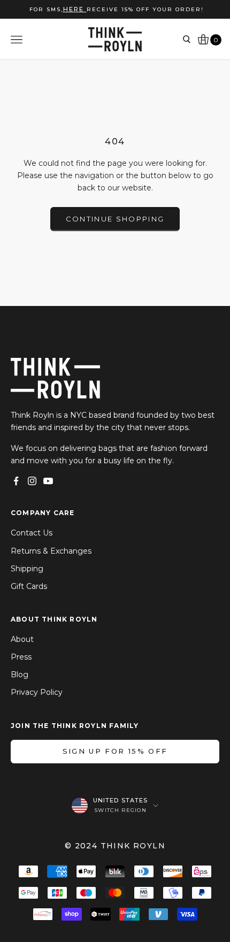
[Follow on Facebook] (16, 481)
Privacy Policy (37, 692)
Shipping (27, 568)
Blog (19, 674)
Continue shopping (115, 219)
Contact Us (31, 533)
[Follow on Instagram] (32, 481)
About (22, 639)
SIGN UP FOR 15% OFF (115, 751)
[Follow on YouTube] (48, 481)
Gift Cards (29, 586)
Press (21, 657)
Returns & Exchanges (51, 551)
